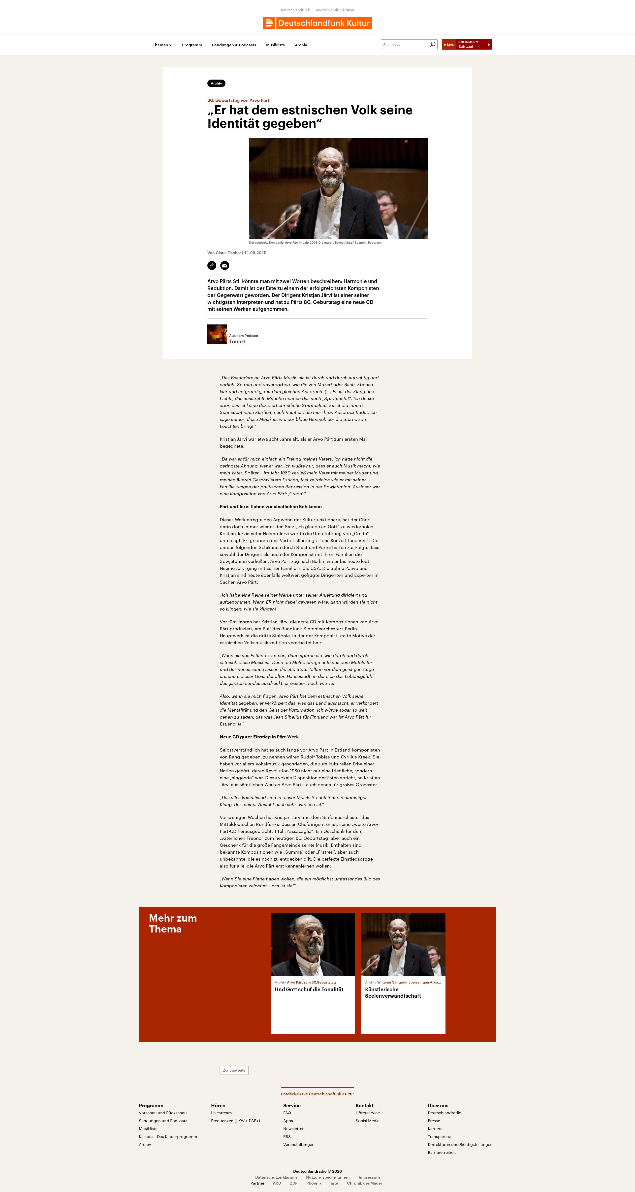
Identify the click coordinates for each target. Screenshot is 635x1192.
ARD (277, 1183)
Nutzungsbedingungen (328, 1177)
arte (334, 1183)
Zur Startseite (234, 1070)
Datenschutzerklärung (276, 1177)
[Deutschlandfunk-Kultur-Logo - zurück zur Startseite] (317, 23)
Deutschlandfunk (295, 10)
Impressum (369, 1177)
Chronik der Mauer (364, 1183)
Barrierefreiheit (442, 1152)
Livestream (221, 1112)
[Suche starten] (432, 44)
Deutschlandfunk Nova (335, 10)
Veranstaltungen (299, 1144)
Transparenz (439, 1136)
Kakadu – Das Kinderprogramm (168, 1136)
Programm (192, 45)
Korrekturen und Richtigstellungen (460, 1144)
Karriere (435, 1128)
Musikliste (275, 45)
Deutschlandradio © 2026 (317, 1171)
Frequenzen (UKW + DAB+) (235, 1120)
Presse (434, 1120)
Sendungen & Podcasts (234, 45)
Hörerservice (368, 1112)
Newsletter (293, 1128)
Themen (160, 45)
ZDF (293, 1183)
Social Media (368, 1120)
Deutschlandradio (444, 1112)
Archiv (301, 45)
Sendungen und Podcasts (163, 1120)
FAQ (287, 1112)
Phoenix (314, 1183)
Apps (288, 1120)
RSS (287, 1136)
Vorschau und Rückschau (163, 1112)
